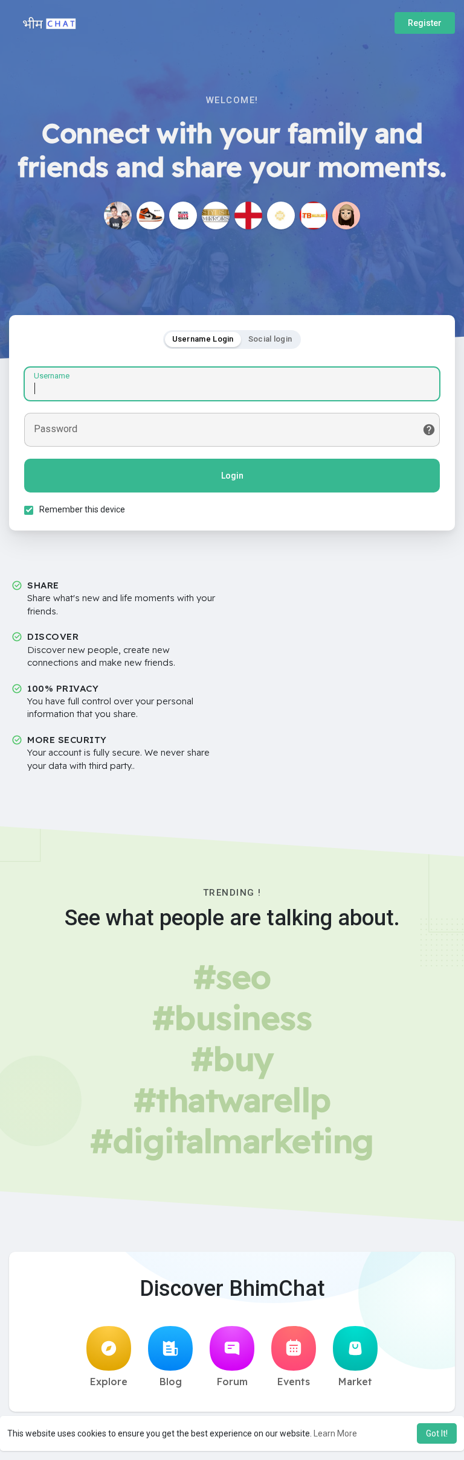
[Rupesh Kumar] (118, 215)
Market (355, 1382)
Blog (171, 1382)
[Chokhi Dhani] (281, 215)
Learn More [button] (335, 1433)
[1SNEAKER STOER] (150, 215)
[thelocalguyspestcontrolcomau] (183, 215)
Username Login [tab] (203, 338)
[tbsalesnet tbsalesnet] (313, 215)
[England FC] (248, 215)
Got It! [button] (437, 1433)
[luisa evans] (346, 215)
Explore (108, 1382)
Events (293, 1382)
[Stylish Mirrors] (216, 215)
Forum (232, 1382)
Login (232, 475)
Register (425, 23)
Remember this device (82, 509)
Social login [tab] (270, 338)
